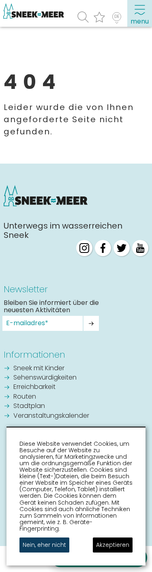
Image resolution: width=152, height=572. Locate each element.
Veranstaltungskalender (51, 416)
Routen (24, 397)
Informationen (34, 354)
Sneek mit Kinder (38, 369)
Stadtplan (29, 406)
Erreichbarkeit (34, 387)
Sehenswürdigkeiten (45, 378)
